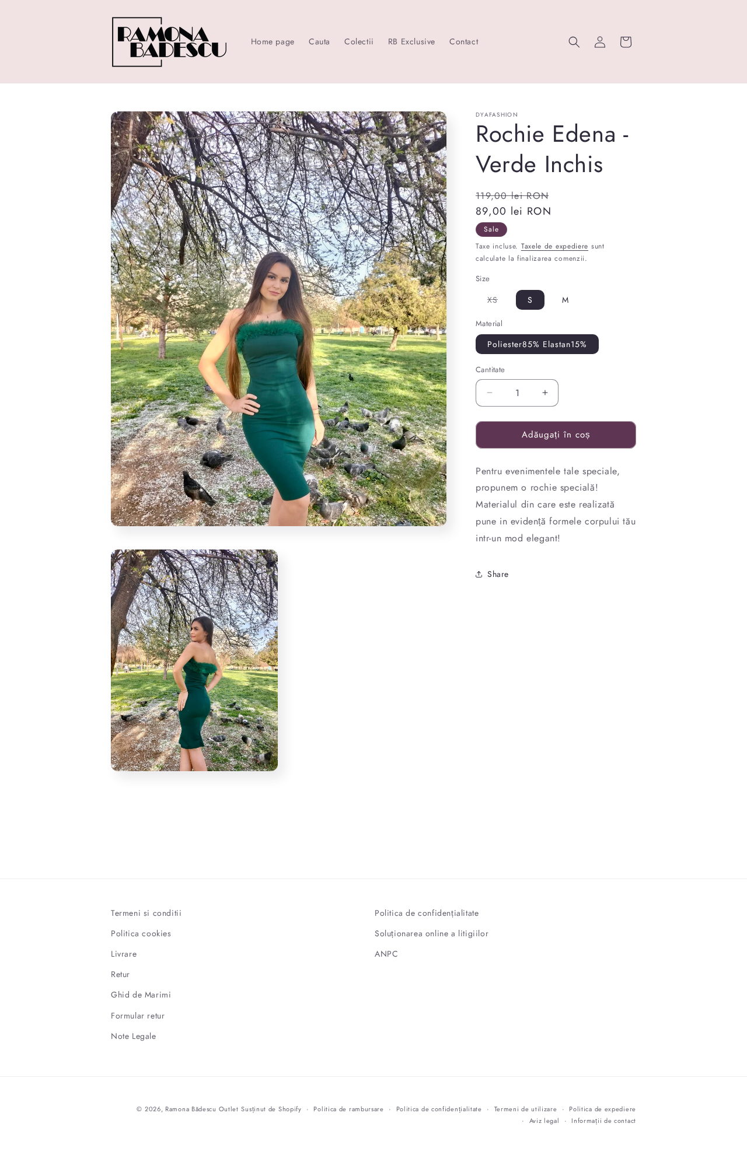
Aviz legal (544, 1120)
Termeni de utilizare (525, 1109)
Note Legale (133, 1036)
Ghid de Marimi (141, 995)
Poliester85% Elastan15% (537, 344)
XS (498, 301)
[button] (574, 42)
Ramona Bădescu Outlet (202, 1109)
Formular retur (138, 1015)
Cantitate (490, 369)
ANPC (386, 954)
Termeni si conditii (146, 913)
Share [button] (498, 574)
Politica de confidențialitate (427, 913)
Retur (120, 975)
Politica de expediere (602, 1109)
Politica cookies (141, 934)
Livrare (124, 954)
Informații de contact (603, 1120)
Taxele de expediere (554, 246)
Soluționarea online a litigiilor (431, 934)
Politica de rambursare (348, 1109)
